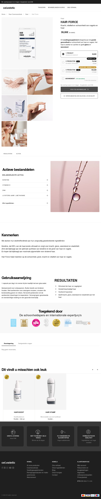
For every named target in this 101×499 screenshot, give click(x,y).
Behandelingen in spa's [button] (56, 7)
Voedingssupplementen (35, 470)
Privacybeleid (82, 477)
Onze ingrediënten (58, 468)
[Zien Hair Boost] (14, 406)
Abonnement (31, 477)
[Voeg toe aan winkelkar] (19, 406)
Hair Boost (19, 412)
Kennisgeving (8, 343)
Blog (53, 470)
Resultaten (8, 154)
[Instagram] (7, 467)
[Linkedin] (5, 467)
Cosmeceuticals (32, 468)
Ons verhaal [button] (71, 7)
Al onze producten (33, 465)
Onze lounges (57, 472)
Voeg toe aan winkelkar (78, 89)
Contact (55, 475)
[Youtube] (10, 467)
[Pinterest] (13, 467)
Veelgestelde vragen (25, 343)
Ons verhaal (56, 465)
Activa (18, 154)
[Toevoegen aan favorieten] (24, 406)
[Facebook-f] (2, 467)
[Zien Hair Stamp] (46, 406)
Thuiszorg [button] (41, 7)
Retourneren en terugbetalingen (82, 469)
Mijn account (81, 465)
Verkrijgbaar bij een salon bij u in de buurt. (80, 96)
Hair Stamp (50, 412)
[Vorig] (93, 370)
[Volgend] (97, 370)
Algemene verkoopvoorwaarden (84, 473)
